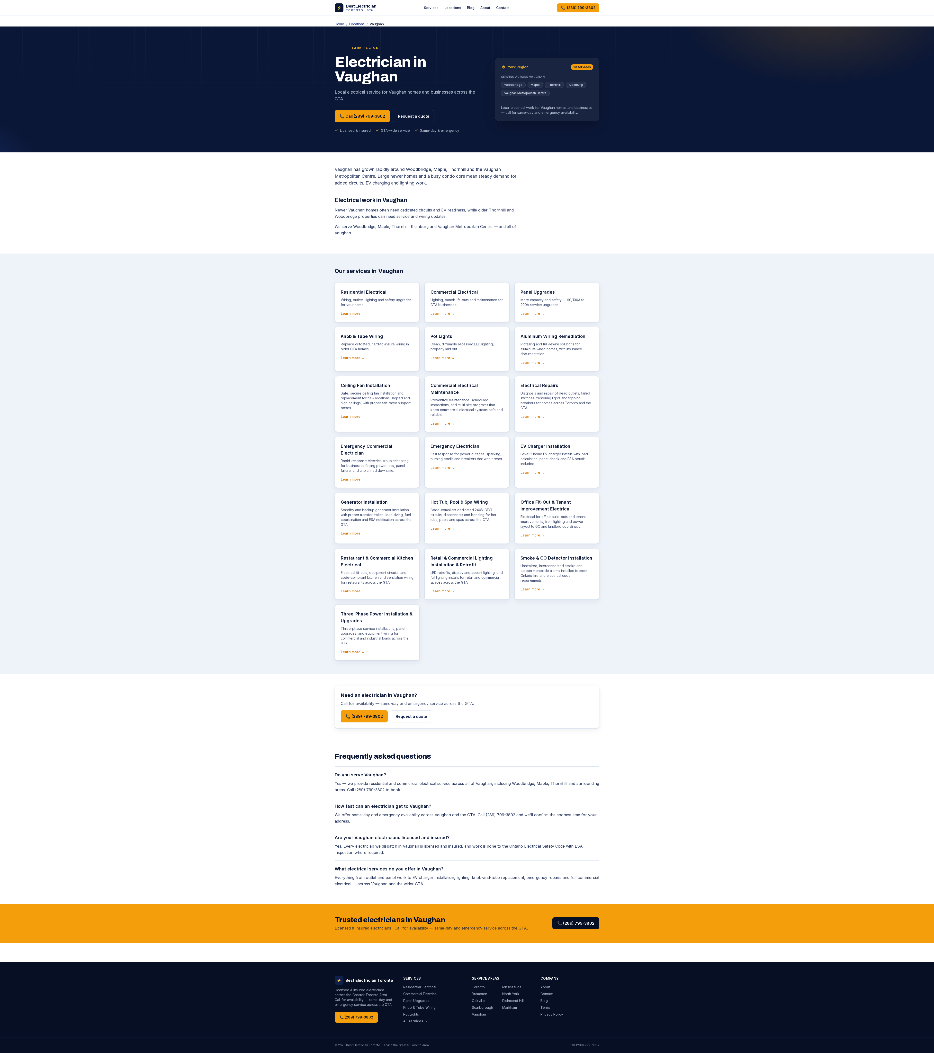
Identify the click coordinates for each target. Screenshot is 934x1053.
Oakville (478, 1001)
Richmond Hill (513, 1001)
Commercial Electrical (420, 994)
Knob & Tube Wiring (419, 1007)
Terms (545, 1007)
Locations (452, 8)
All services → (415, 1021)
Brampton (479, 994)
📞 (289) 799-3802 (364, 716)
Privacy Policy (551, 1014)
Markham (509, 1007)
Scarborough (482, 1007)
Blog (471, 8)
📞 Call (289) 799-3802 (362, 116)
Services (431, 8)
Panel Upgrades (416, 1001)
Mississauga (511, 987)
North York (510, 994)
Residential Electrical (419, 987)
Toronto (478, 987)
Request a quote (413, 116)
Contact (503, 8)
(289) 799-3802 (587, 1045)
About (485, 8)
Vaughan (479, 1014)
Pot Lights (411, 1014)
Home (339, 24)
